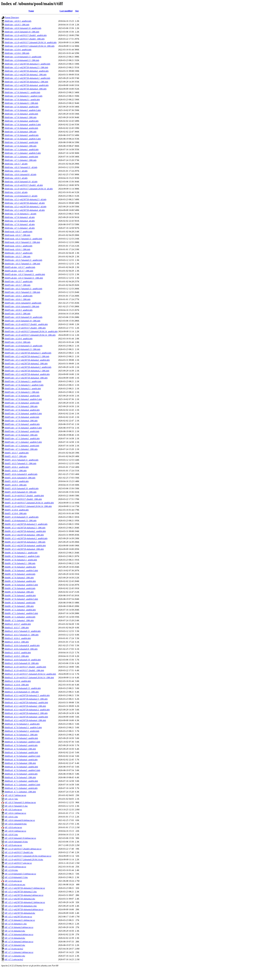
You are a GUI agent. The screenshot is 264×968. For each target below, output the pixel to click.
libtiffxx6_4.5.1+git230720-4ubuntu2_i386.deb (25, 706)
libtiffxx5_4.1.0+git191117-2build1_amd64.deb (25, 667)
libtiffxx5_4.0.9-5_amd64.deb (18, 652)
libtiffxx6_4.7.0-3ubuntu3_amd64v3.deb (22, 742)
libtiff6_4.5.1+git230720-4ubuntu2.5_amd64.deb (26, 524)
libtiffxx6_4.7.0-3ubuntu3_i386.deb (20, 749)
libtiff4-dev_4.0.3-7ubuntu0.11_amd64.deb (23, 260)
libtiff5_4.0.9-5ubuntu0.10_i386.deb (20, 492)
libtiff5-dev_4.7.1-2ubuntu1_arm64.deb (22, 445)
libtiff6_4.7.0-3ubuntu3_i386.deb (19, 577)
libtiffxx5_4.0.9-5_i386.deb (17, 656)
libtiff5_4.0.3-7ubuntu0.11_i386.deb (20, 463)
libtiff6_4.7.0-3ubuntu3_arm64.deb (20, 574)
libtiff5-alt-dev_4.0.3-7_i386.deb (19, 271)
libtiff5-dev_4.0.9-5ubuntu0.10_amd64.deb (23, 317)
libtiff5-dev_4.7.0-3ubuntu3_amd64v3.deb (23, 399)
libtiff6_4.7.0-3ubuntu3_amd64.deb (20, 567)
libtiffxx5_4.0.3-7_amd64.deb (18, 624)
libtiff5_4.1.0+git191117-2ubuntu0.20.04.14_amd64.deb (29, 503)
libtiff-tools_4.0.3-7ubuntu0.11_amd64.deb (23, 239)
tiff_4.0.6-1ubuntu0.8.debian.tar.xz (20, 820)
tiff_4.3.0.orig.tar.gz (13, 881)
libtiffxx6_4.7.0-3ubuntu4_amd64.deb (21, 752)
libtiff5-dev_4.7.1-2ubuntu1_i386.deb (21, 449)
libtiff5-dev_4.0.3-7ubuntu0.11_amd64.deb (23, 288)
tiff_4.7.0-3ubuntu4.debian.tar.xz (19, 934)
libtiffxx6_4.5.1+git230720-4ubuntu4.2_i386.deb (26, 713)
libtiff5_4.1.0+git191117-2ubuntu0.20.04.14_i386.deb (28, 506)
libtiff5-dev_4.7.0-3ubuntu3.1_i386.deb (22, 392)
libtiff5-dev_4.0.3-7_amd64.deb (18, 281)
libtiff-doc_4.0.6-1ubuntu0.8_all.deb (20, 174)
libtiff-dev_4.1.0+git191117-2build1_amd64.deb (26, 35)
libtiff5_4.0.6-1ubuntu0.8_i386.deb (20, 478)
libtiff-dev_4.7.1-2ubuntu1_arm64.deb (21, 156)
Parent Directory (12, 17)
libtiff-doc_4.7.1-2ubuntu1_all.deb (20, 228)
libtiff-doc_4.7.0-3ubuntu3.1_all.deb (20, 214)
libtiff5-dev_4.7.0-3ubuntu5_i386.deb (21, 435)
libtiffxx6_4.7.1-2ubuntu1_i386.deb (20, 792)
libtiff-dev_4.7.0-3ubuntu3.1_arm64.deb (22, 99)
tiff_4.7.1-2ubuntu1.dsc (15, 956)
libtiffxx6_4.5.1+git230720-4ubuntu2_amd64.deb (26, 702)
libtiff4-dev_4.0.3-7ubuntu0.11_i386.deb (22, 264)
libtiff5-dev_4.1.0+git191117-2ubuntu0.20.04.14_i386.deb (30, 335)
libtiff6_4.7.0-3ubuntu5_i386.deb (19, 606)
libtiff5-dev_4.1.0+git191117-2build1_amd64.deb (26, 324)
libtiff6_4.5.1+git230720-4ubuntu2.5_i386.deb (25, 528)
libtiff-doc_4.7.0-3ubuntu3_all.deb (20, 217)
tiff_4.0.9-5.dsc (11, 834)
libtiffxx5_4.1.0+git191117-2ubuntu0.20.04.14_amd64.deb (30, 674)
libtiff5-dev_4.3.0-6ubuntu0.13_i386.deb (22, 349)
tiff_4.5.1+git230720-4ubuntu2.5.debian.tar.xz (25, 888)
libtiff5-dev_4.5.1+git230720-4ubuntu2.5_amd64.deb (28, 353)
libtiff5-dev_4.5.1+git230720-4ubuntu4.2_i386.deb (27, 371)
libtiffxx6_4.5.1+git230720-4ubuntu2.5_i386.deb (26, 699)
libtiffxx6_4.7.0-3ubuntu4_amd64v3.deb (22, 756)
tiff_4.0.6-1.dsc (11, 817)
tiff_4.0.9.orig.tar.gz (13, 845)
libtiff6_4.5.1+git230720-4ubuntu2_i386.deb (24, 535)
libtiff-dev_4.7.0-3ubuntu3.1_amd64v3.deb (23, 96)
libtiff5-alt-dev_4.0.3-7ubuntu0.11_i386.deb (24, 278)
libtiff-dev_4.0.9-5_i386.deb (17, 24)
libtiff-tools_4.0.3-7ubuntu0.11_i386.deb (22, 242)
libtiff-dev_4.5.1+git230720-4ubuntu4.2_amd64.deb (27, 78)
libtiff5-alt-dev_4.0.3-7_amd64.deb (20, 267)
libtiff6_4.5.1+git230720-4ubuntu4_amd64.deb (25, 545)
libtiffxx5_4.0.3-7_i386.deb (17, 627)
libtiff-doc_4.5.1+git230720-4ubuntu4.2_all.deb (25, 206)
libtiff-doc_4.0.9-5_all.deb (16, 178)
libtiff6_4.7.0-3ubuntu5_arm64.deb (20, 602)
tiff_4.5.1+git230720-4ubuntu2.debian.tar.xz (24, 895)
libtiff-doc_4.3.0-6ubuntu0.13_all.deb (21, 196)
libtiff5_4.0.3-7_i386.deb (16, 456)
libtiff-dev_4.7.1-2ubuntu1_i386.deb (20, 160)
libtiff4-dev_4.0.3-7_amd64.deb (18, 253)
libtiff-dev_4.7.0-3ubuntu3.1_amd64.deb (22, 92)
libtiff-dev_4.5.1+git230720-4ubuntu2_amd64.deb (27, 71)
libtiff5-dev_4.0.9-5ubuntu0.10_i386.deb (22, 321)
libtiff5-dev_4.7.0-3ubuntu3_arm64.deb (22, 403)
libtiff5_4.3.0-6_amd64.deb (17, 510)
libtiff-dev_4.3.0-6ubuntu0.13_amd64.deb (23, 57)
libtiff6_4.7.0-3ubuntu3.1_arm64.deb (21, 560)
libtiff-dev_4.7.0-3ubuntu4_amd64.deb (21, 121)
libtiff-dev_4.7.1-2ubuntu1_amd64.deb (21, 149)
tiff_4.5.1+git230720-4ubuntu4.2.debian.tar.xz (25, 902)
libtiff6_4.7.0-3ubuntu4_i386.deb (19, 592)
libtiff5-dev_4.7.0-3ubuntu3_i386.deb (21, 406)
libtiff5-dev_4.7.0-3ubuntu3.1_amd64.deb (23, 381)
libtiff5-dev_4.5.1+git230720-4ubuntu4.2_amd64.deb (28, 367)
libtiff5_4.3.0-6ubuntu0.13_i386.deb (20, 520)
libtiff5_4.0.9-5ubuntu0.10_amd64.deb (21, 488)
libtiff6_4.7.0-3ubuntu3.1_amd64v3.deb (22, 556)
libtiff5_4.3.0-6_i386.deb (16, 513)
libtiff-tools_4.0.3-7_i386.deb (17, 235)
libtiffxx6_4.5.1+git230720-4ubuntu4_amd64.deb (26, 717)
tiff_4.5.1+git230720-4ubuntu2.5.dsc (21, 891)
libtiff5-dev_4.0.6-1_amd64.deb (18, 296)
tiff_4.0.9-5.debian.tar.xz (15, 831)
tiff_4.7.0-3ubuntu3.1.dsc (16, 924)
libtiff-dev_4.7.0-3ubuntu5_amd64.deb (21, 135)
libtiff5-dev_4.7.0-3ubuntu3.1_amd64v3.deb (24, 385)
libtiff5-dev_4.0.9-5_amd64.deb (18, 310)
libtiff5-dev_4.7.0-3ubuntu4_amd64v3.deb (23, 413)
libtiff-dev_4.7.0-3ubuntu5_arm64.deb (21, 142)
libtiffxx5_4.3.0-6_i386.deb (17, 685)
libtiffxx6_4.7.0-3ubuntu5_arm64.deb (21, 774)
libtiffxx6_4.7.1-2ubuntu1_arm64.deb (21, 788)
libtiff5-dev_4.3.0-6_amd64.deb (18, 338)
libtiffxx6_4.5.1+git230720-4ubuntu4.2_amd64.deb (27, 710)
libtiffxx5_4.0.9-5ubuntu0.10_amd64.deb (23, 660)
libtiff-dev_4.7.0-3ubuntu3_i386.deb (20, 117)
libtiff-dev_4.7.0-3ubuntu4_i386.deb (20, 132)
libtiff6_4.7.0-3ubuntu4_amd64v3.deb (21, 585)
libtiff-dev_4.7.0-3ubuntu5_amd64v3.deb (23, 139)
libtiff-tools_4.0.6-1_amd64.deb (18, 246)
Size (77, 11)
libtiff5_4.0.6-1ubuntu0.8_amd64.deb (21, 474)
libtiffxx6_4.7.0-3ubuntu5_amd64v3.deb (22, 770)
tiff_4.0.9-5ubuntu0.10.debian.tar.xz (20, 838)
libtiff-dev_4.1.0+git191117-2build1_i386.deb (25, 39)
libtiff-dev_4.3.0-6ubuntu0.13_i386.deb (22, 60)
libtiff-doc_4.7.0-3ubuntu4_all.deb (20, 221)
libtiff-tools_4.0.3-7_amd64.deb (18, 231)
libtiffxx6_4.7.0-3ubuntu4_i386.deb (20, 763)
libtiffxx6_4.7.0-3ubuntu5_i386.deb (20, 777)
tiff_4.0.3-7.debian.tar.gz (15, 795)
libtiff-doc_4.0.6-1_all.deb (16, 171)
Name (31, 11)
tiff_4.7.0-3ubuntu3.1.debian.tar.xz (20, 920)
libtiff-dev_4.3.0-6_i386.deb (17, 53)
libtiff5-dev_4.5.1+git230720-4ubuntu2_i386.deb (26, 363)
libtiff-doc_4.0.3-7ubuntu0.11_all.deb (21, 167)
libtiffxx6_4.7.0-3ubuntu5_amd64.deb (21, 767)
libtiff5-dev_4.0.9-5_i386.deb (17, 313)
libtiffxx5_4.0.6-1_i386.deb (17, 642)
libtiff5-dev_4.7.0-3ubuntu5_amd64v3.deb (23, 428)
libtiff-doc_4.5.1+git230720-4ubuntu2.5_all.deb (25, 199)
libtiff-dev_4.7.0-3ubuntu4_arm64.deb (21, 128)
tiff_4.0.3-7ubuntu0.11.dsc (16, 806)
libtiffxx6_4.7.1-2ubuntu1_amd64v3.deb (22, 784)
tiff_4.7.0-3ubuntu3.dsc (15, 931)
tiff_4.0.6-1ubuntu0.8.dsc (16, 824)
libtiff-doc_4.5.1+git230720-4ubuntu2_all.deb (25, 203)
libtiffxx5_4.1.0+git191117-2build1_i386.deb (24, 670)
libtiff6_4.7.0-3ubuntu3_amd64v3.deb (21, 570)
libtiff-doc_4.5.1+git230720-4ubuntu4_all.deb (25, 210)
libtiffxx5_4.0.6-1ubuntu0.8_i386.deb (21, 649)
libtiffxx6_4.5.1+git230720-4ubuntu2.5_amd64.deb (27, 695)
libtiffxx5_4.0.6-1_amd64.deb (18, 638)
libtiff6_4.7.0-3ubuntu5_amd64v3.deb (21, 599)
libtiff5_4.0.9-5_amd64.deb (17, 481)
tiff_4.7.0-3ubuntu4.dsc (15, 938)
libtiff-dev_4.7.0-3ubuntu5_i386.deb (20, 146)
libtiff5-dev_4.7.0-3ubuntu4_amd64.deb (22, 410)
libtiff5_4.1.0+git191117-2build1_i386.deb (23, 499)
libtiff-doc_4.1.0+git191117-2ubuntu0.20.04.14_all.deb (29, 189)
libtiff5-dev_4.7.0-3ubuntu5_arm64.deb (22, 431)
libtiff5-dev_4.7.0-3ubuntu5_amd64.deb (22, 424)
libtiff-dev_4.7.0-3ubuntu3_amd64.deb (21, 107)
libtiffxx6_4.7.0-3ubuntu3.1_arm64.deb (22, 731)
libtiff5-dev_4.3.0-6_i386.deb (17, 342)
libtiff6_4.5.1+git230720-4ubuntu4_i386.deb (24, 549)
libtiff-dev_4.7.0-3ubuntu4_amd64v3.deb (23, 124)
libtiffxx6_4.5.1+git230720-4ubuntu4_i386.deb (25, 720)
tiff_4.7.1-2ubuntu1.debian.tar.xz (19, 952)
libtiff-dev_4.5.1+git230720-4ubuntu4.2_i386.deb (26, 82)
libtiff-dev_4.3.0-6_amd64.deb (18, 49)
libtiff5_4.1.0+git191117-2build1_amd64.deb (24, 495)
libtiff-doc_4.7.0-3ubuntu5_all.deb (20, 224)
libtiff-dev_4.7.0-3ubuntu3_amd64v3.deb (23, 110)
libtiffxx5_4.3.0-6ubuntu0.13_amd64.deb (23, 688)
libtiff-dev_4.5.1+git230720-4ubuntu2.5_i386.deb (26, 67)
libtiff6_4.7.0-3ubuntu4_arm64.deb (20, 588)
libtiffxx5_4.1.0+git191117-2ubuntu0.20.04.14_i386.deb (29, 677)
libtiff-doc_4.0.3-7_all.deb (16, 164)
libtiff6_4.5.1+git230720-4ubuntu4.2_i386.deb (25, 542)
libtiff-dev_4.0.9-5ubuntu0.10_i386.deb (22, 32)
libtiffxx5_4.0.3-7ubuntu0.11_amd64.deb (23, 631)
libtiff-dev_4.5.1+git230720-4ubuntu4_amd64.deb (27, 85)
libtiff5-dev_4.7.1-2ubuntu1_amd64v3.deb (23, 442)
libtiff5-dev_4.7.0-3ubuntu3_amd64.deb (22, 396)
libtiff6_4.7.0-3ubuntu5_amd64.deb (20, 595)
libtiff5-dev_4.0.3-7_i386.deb (17, 285)
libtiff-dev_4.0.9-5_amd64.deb (18, 21)
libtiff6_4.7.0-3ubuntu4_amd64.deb (20, 581)
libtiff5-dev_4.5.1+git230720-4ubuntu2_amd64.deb (27, 360)
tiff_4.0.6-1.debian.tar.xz (15, 813)
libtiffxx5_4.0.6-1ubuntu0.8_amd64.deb (22, 645)
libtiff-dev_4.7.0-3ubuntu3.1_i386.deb (21, 103)
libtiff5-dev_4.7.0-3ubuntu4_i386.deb (21, 421)
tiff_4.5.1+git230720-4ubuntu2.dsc (20, 899)
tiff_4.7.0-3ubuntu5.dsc (15, 945)
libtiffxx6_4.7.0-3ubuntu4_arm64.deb (21, 759)
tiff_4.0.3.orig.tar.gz (13, 809)
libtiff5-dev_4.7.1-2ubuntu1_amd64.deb (22, 438)
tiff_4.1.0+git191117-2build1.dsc (19, 852)
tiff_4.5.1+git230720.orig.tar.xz (18, 916)
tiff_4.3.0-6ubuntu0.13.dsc (16, 877)
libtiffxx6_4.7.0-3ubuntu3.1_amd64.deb (22, 724)
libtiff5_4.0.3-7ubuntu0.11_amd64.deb (21, 460)
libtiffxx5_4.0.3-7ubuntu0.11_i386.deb (21, 635)
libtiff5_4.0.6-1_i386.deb (16, 470)
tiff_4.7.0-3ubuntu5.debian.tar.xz (19, 941)
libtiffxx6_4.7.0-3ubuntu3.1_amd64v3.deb (23, 727)
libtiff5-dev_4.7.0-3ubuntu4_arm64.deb (22, 417)
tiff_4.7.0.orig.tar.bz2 (14, 949)
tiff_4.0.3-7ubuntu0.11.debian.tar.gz (20, 802)
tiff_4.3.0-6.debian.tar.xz (15, 866)
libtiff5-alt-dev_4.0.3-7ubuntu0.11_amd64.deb (25, 274)
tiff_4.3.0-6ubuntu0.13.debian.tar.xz (20, 874)
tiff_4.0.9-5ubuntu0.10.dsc (16, 842)
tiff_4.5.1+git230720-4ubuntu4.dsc (20, 913)
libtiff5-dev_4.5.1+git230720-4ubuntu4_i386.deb (26, 378)
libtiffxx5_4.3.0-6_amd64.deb (18, 681)
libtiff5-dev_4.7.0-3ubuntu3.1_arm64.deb (23, 388)
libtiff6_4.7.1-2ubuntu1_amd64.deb (20, 610)
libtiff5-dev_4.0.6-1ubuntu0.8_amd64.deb (23, 303)
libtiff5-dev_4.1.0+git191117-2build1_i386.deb (25, 328)
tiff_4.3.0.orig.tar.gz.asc (15, 884)
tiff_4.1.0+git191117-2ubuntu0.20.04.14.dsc (24, 859)
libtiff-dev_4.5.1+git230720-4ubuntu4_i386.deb (25, 89)
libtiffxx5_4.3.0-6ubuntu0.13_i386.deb (22, 692)
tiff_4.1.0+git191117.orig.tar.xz (18, 863)
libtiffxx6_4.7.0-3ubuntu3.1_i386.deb (21, 734)
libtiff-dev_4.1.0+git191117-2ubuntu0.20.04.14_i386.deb (29, 46)
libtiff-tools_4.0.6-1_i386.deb (17, 249)
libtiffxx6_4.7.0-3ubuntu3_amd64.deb (21, 738)
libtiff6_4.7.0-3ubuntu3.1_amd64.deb (21, 553)
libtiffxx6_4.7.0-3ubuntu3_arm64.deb (21, 745)
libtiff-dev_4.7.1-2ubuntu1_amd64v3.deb (23, 153)
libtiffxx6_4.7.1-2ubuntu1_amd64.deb (21, 781)
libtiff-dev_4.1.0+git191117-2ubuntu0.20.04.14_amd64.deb (31, 42)
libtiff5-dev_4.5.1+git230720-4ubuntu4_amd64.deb (27, 374)
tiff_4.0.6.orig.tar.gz (13, 827)
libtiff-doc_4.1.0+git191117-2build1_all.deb (24, 185)
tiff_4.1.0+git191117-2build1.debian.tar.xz (23, 849)
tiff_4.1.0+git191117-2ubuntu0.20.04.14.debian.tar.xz (28, 856)
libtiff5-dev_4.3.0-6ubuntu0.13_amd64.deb (23, 346)
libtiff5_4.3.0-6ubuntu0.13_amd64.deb (21, 517)
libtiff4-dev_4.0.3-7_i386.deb (17, 256)
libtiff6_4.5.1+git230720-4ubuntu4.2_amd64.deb (26, 538)
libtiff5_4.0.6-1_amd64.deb (17, 467)
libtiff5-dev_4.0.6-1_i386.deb (17, 299)
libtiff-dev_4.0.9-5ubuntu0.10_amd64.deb (23, 28)
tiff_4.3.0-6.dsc (11, 870)
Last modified (66, 11)
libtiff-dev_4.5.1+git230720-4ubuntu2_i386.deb (25, 74)
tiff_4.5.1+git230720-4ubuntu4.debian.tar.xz (24, 909)
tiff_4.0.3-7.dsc (11, 799)
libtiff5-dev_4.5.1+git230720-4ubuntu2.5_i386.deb (27, 356)
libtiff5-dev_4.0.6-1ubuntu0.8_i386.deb (22, 306)
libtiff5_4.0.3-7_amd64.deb (17, 453)
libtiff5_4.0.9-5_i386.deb (16, 485)
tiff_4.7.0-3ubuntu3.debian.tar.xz (19, 927)
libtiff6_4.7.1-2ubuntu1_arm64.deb (20, 617)
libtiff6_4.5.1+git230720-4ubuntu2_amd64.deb (25, 531)
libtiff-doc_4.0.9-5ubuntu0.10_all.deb (21, 181)
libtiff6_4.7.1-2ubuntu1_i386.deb (19, 620)
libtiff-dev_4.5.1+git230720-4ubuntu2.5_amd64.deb (27, 64)
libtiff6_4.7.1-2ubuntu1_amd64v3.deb (21, 613)
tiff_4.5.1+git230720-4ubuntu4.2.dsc (21, 906)
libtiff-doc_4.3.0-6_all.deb (16, 192)
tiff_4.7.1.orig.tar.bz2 (14, 959)
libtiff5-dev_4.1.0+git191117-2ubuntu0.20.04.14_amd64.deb (31, 331)
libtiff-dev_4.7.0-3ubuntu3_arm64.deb (21, 114)
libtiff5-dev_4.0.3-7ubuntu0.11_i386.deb (22, 292)
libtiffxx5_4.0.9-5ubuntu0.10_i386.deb (22, 663)
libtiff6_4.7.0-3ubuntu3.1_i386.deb (20, 563)
